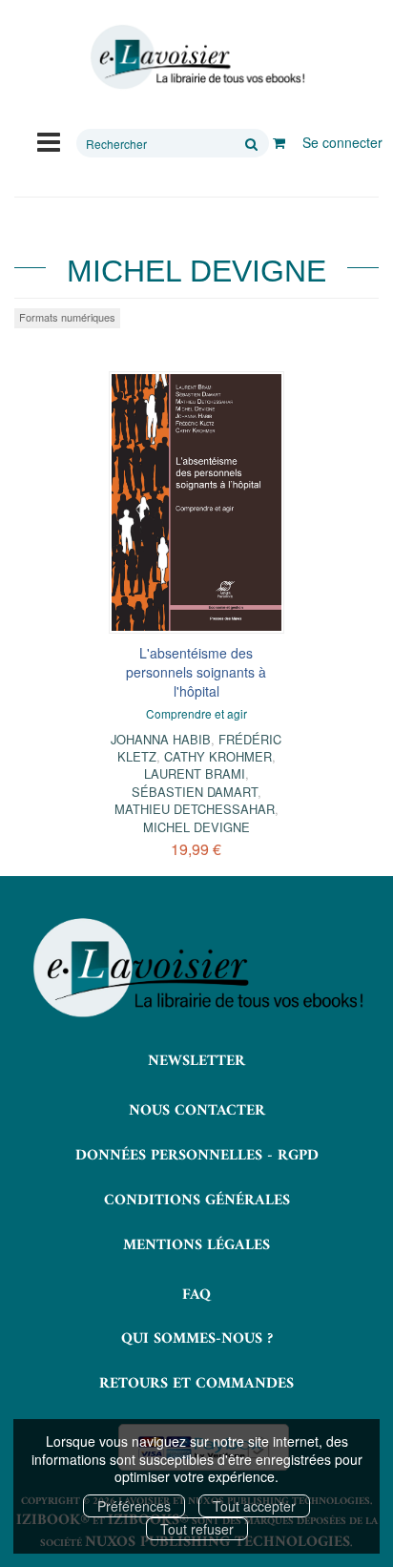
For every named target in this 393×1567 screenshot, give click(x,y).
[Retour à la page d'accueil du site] (196, 57)
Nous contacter (197, 1110)
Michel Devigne (196, 827)
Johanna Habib (161, 739)
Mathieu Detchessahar (194, 809)
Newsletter (196, 1061)
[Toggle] (48, 140)
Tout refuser (197, 1528)
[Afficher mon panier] (279, 142)
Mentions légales (196, 1245)
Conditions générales (197, 1200)
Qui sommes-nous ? (197, 1339)
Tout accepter (254, 1505)
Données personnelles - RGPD (197, 1155)
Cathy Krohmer (218, 756)
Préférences (134, 1505)
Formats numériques (67, 316)
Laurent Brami (194, 773)
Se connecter (342, 142)
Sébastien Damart (195, 792)
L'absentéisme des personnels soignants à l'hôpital (196, 671)
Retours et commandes (196, 1383)
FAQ (196, 1295)
